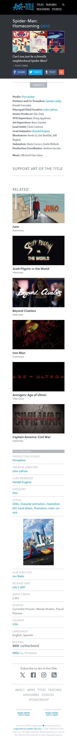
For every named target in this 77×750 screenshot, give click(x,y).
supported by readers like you (27, 728)
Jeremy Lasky (53, 101)
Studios (57, 9)
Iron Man (19, 353)
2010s (16, 504)
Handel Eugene (41, 131)
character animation (32, 504)
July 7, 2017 (19, 587)
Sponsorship (38, 700)
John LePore (50, 109)
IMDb (16, 653)
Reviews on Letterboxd (26, 645)
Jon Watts (18, 576)
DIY (14, 508)
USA (15, 624)
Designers (43, 9)
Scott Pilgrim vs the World (31, 268)
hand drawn (25, 508)
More (61, 72)
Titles (40, 4)
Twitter (23, 675)
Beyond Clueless (24, 310)
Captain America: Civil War (31, 437)
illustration (40, 508)
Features (51, 4)
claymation (53, 504)
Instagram (44, 675)
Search (63, 5)
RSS (54, 675)
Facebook (33, 675)
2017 (45, 26)
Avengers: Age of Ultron (29, 395)
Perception (28, 97)
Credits (38, 85)
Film (15, 493)
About (20, 690)
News (31, 690)
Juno (16, 226)
